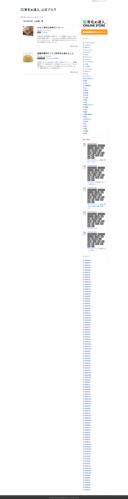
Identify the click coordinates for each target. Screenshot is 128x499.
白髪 (85, 109)
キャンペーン (88, 49)
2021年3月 (87, 365)
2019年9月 (87, 406)
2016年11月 (87, 470)
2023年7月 (87, 298)
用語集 (86, 107)
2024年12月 (87, 282)
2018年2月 (87, 439)
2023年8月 (87, 296)
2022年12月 (87, 315)
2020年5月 (87, 387)
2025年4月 (87, 277)
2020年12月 (87, 372)
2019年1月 (87, 413)
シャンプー (87, 59)
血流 (85, 126)
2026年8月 (87, 260)
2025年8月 (87, 270)
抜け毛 (86, 95)
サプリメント (88, 57)
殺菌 (85, 100)
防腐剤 (86, 131)
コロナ (86, 54)
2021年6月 (87, 358)
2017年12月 (87, 444)
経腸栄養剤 (56, 58)
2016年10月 (87, 473)
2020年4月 (87, 389)
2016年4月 (87, 487)
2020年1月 (87, 396)
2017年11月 (87, 446)
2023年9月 (87, 294)
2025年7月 (87, 272)
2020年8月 (87, 382)
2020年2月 (87, 394)
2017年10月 (87, 449)
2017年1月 (87, 465)
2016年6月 (87, 482)
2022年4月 (87, 334)
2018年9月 (87, 422)
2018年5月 (87, 432)
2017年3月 (87, 461)
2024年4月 (87, 286)
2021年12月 (87, 344)
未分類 (86, 97)
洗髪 (85, 102)
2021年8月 (87, 353)
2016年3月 (87, 489)
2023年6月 (87, 301)
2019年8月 (87, 408)
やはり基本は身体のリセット (50, 27)
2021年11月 (87, 346)
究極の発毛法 (88, 114)
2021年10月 (87, 348)
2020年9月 (87, 379)
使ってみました (89, 78)
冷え (85, 88)
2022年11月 (87, 317)
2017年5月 (87, 458)
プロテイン (87, 71)
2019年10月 (87, 403)
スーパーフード (89, 61)
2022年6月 (87, 329)
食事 (85, 133)
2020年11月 (87, 375)
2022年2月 (87, 339)
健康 (85, 80)
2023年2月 (87, 310)
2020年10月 (87, 377)
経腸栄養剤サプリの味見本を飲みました (55, 53)
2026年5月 (87, 265)
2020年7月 (87, 384)
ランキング (87, 76)
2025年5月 (87, 274)
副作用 (86, 90)
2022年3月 (87, 337)
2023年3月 (87, 308)
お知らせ (87, 47)
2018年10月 (87, 420)
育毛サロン (87, 119)
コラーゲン (87, 52)
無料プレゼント (89, 104)
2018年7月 (87, 427)
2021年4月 (87, 363)
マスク (86, 73)
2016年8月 (87, 477)
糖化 (85, 116)
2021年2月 (87, 367)
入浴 (85, 83)
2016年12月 (87, 468)
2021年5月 (87, 360)
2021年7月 (87, 356)
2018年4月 (87, 434)
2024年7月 (87, 284)
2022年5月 (87, 332)
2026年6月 (87, 262)
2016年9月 (87, 475)
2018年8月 (87, 425)
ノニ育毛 (87, 66)
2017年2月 (87, 463)
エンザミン (87, 45)
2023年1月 (87, 313)
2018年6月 (87, 430)
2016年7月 (87, 480)
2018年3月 (87, 437)
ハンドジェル (88, 69)
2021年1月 (87, 370)
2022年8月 (87, 325)
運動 (85, 128)
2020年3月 (87, 391)
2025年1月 (87, 279)
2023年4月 (87, 305)
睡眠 (85, 112)
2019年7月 (87, 410)
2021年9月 (87, 351)
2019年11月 (87, 401)
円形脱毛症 (87, 85)
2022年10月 (87, 320)
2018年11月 (87, 418)
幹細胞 (86, 92)
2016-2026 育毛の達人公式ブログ (63, 497)
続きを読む (75, 46)
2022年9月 (87, 322)
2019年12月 (87, 399)
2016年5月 (87, 485)
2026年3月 (87, 267)
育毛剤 (86, 121)
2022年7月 (87, 327)
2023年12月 (87, 291)
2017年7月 (87, 453)
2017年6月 (87, 456)
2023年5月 (87, 303)
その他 (86, 64)
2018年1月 (87, 442)
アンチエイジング (89, 42)
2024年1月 (87, 289)
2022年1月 (87, 341)
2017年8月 (87, 451)
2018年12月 (87, 415)
